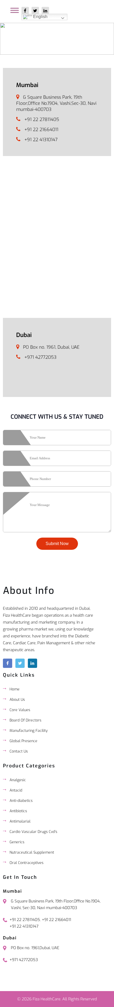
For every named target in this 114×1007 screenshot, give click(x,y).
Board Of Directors (25, 720)
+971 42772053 (40, 357)
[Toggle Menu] (14, 10)
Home (15, 689)
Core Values (20, 709)
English (39, 16)
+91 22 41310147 (41, 140)
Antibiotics (18, 811)
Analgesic (18, 780)
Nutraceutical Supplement (32, 852)
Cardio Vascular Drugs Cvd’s (33, 831)
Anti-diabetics (21, 800)
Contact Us (19, 751)
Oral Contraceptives (26, 862)
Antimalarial (20, 821)
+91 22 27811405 (41, 119)
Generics (17, 842)
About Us (17, 699)
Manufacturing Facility (28, 730)
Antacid (16, 790)
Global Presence (23, 741)
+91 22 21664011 (41, 130)
